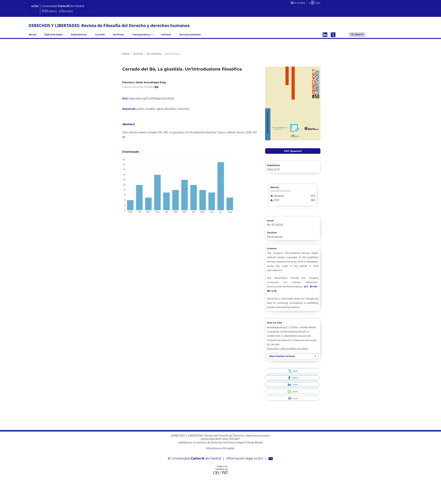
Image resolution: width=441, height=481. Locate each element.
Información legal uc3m (244, 458)
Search (358, 34)
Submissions (79, 34)
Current (100, 34)
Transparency (141, 34)
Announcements (190, 34)
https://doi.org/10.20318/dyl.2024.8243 (151, 98)
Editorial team (54, 34)
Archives (118, 34)
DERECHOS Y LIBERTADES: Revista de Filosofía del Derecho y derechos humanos (109, 25)
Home (125, 53)
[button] (292, 370)
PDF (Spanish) (293, 151)
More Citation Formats (282, 356)
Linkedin (325, 34)
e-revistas (299, 2)
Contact (166, 34)
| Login (314, 2)
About (32, 34)
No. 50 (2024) (154, 53)
